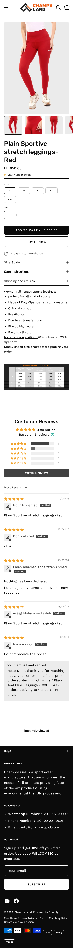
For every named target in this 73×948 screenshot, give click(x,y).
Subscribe (36, 884)
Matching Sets (58, 918)
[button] (58, 7)
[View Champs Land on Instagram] (7, 901)
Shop (43, 918)
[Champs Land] (36, 7)
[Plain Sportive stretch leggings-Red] (13, 125)
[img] (14, 499)
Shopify (53, 912)
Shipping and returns (19, 281)
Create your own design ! (19, 921)
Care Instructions (16, 272)
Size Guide (12, 262)
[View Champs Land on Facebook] (16, 901)
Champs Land (23, 912)
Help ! (7, 751)
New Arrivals (29, 918)
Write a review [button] (36, 473)
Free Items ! (11, 918)
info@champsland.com (40, 827)
